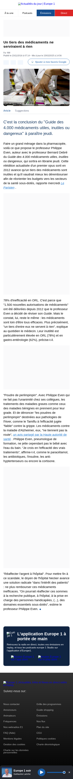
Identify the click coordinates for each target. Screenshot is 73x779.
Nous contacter (11, 704)
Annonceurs (9, 710)
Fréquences (9, 721)
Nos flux (40, 721)
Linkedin (34, 697)
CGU (39, 733)
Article (7, 110)
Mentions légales (12, 738)
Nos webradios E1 (13, 727)
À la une (9, 13)
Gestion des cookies (14, 744)
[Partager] (6, 62)
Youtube (23, 697)
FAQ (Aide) (9, 733)
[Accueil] (36, 3)
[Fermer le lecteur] (69, 772)
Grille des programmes (48, 704)
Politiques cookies (46, 738)
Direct (64, 13)
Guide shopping (44, 710)
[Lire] (41, 772)
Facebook (17, 697)
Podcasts (27, 13)
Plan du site (42, 727)
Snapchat (28, 697)
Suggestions (22, 110)
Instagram (11, 697)
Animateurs (9, 715)
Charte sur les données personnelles (16, 751)
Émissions (45, 13)
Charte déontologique (48, 744)
